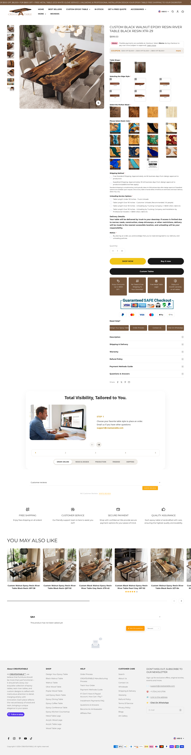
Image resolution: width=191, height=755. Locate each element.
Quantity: (114, 246)
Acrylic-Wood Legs (54, 720)
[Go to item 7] (10, 82)
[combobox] (153, 628)
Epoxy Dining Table (54, 699)
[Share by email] (129, 382)
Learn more (151, 45)
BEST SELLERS (55, 9)
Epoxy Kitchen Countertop (58, 712)
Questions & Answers (89, 705)
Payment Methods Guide (91, 690)
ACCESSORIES (137, 9)
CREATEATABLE (27, 746)
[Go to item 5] (10, 64)
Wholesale (123, 687)
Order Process (138, 328)
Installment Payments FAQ (92, 701)
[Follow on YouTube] (25, 738)
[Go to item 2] (10, 38)
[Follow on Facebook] (8, 738)
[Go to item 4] (10, 55)
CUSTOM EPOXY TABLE (77, 9)
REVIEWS (54, 14)
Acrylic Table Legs (53, 724)
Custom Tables (147, 271)
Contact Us (157, 328)
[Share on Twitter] (121, 382)
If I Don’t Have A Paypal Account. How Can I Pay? (91, 695)
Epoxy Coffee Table (54, 703)
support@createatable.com (162, 686)
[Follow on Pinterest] (19, 738)
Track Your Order (87, 685)
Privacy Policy (124, 708)
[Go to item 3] (10, 46)
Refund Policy (124, 699)
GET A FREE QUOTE (117, 9)
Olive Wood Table (53, 687)
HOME (41, 9)
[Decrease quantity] (113, 251)
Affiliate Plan (85, 713)
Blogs (120, 712)
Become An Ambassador (91, 709)
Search (121, 674)
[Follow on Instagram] (14, 738)
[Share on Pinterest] (125, 382)
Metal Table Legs (53, 716)
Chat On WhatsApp (175, 328)
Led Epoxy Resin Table (56, 695)
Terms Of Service (125, 703)
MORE (41, 14)
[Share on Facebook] (118, 382)
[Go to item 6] (10, 73)
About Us (122, 678)
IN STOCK (99, 9)
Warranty (122, 695)
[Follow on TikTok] (31, 738)
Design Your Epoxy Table (119, 328)
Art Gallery (123, 716)
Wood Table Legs (53, 728)
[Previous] (92, 444)
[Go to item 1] (10, 29)
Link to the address (158, 697)
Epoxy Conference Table (56, 708)
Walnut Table (52, 683)
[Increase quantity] (122, 251)
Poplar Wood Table (54, 691)
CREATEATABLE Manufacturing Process (94, 679)
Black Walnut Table (54, 678)
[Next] (98, 444)
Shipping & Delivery (127, 691)
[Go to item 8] (10, 91)
